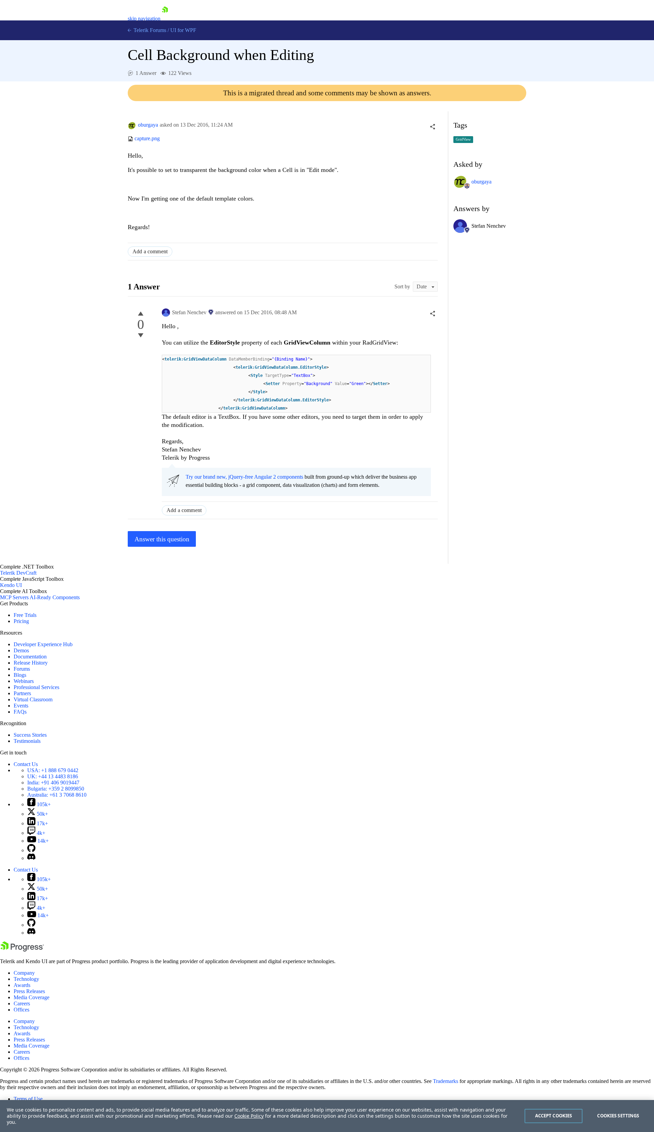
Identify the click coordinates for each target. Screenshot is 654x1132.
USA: (52, 770)
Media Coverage (31, 997)
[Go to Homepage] (165, 18)
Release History (31, 663)
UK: (52, 776)
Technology (26, 979)
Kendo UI (11, 585)
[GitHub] (31, 850)
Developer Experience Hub (43, 644)
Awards (22, 985)
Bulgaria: (55, 789)
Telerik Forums (149, 30)
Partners (22, 693)
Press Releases (29, 991)
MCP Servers (14, 597)
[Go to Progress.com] (22, 950)
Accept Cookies (553, 1116)
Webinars (24, 681)
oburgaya (148, 125)
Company (24, 973)
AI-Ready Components (55, 597)
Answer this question (162, 539)
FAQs (20, 712)
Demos (21, 650)
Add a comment (150, 251)
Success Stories (30, 735)
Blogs (20, 675)
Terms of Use (28, 1099)
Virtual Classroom (33, 699)
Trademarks (445, 1081)
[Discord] (31, 858)
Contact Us (26, 764)
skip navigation (144, 18)
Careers (22, 1003)
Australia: (57, 795)
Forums (22, 669)
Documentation (30, 656)
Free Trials (25, 615)
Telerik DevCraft (18, 573)
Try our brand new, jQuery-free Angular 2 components (244, 477)
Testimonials (27, 741)
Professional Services (36, 687)
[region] (327, 1116)
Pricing (21, 621)
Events (21, 705)
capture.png (147, 139)
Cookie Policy (249, 1116)
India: (53, 782)
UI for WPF (183, 30)
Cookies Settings (618, 1116)
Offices (21, 1010)
